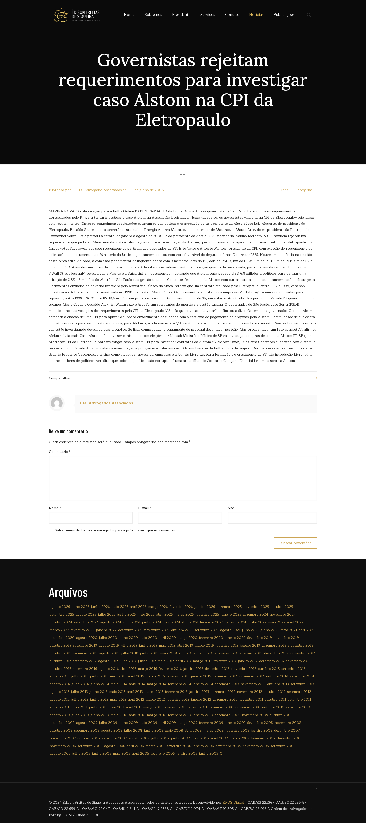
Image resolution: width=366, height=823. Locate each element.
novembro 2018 (301, 645)
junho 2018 (149, 653)
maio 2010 (119, 715)
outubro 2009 (281, 715)
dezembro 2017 (276, 653)
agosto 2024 (110, 622)
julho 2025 (107, 614)
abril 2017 (183, 661)
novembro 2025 (256, 607)
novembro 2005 (256, 746)
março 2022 (59, 630)
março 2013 (153, 692)
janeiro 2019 (250, 645)
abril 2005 (140, 753)
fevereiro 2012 (177, 699)
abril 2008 (193, 730)
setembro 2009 (62, 723)
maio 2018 (168, 653)
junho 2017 (147, 661)
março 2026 (158, 607)
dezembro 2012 (223, 692)
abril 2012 (136, 699)
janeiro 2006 (203, 746)
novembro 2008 (288, 723)
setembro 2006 (90, 746)
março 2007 (240, 738)
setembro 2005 (283, 746)
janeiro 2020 (235, 638)
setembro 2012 (299, 692)
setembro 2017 (85, 661)
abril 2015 (136, 676)
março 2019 (204, 645)
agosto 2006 (114, 746)
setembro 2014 (302, 676)
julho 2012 (79, 699)
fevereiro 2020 (211, 638)
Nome (55, 508)
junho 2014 (99, 684)
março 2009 (187, 723)
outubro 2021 (182, 630)
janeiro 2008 (262, 730)
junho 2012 (99, 699)
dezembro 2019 (259, 638)
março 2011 (152, 707)
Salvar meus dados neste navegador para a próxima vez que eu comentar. (115, 530)
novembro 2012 (249, 692)
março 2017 (202, 661)
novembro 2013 (253, 684)
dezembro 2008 (260, 723)
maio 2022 (276, 622)
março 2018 (206, 653)
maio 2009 (148, 723)
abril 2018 (187, 653)
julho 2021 (250, 630)
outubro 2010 (273, 707)
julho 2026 (80, 607)
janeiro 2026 (204, 607)
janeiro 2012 (201, 699)
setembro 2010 (298, 707)
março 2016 (147, 669)
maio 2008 (174, 730)
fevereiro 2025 (207, 614)
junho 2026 (100, 607)
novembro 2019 (286, 638)
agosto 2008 (111, 730)
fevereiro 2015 (177, 676)
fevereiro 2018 (229, 653)
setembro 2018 (85, 653)
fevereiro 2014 (179, 684)
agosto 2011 (59, 707)
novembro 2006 (63, 746)
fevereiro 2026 (181, 607)
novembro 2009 (255, 715)
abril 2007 (219, 738)
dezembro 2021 (130, 630)
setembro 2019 (85, 645)
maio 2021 (288, 630)
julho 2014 (80, 684)
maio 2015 (118, 676)
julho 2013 (79, 692)
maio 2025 (146, 614)
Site (231, 508)
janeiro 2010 (203, 715)
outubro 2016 (60, 669)
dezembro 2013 (227, 684)
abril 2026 (138, 607)
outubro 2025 (282, 607)
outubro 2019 (60, 645)
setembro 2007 (114, 738)
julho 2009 (108, 723)
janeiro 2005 (186, 753)
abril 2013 (135, 692)
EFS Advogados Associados (99, 190)
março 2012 (155, 699)
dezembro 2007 (287, 730)
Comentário (59, 452)
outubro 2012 (275, 692)
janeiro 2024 (235, 622)
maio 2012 (118, 699)
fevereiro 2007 (263, 738)
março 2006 (155, 746)
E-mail (144, 508)
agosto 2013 (59, 692)
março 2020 (187, 638)
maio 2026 (119, 607)
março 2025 (184, 614)
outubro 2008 (61, 730)
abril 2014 (137, 684)
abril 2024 (190, 622)
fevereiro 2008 (237, 730)
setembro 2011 (299, 699)
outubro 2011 (275, 699)
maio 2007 (200, 738)
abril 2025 (164, 614)
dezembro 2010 (221, 707)
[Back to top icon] (311, 793)
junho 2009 (128, 723)
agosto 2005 (60, 753)
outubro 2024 (61, 622)
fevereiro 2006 (179, 746)
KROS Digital (233, 802)
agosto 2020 (86, 638)
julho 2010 (80, 715)
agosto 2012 (60, 699)
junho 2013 (98, 692)
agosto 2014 (60, 684)
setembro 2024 (86, 622)
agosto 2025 (86, 614)
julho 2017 (128, 661)
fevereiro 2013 (176, 692)
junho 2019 (148, 645)
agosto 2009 (86, 723)
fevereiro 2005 (163, 753)
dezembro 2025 (229, 607)
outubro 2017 (60, 661)
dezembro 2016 (271, 661)
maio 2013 (117, 692)
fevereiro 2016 (170, 669)
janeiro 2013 (199, 692)
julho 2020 (108, 638)
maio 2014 (119, 684)
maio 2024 (171, 622)
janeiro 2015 (201, 676)
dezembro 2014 (225, 676)
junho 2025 (126, 614)
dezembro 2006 (290, 738)
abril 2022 (295, 622)
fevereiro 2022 (82, 630)
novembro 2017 (302, 653)
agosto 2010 (60, 715)
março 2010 (156, 715)
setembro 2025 (62, 614)
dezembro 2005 (228, 746)
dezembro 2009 (227, 715)
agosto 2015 (60, 676)
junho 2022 (257, 622)
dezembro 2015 (217, 669)
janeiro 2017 (248, 661)
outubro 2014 (277, 676)
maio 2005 (121, 753)
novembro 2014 (252, 676)
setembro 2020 (62, 638)
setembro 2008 (87, 730)
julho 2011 (79, 707)
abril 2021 (307, 630)
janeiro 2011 (197, 707)
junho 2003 (208, 753)
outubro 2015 (269, 669)
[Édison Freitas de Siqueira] (77, 15)
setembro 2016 (85, 669)
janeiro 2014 (203, 684)
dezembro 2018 (274, 645)
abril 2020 (167, 638)
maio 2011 (116, 707)
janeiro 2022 (106, 630)
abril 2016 (128, 669)
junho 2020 (128, 638)
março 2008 (213, 730)
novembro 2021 (157, 630)
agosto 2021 (230, 630)
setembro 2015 (293, 669)
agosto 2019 (109, 645)
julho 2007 (160, 738)
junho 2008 (154, 730)
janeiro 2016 (193, 669)
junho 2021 (269, 630)
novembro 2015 (243, 669)
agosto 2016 (109, 669)
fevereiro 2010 (179, 715)
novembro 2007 (63, 738)
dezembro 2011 (225, 699)
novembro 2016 (298, 661)
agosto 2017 (108, 661)
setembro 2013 (302, 684)
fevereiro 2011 (174, 707)
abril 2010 (137, 715)
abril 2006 (135, 746)
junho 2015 (99, 676)
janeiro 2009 (235, 723)
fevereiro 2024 (212, 622)
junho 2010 (99, 715)
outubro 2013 (278, 684)
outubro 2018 (61, 653)
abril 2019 (185, 645)
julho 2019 (128, 645)
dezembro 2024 (255, 614)
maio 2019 (167, 645)
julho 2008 (133, 730)
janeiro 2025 (231, 614)
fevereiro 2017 (224, 661)
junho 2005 (101, 753)
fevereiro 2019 (227, 645)
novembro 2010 (248, 707)
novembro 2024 (283, 614)
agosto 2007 (139, 738)
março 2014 (156, 684)
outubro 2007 (88, 738)
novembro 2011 (250, 699)
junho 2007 (180, 738)
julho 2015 (79, 676)
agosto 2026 (60, 607)
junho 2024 (151, 622)
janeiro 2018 (252, 653)
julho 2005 (81, 753)
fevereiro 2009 (211, 723)
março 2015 (155, 676)
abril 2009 (167, 723)
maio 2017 (166, 661)
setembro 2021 (206, 630)
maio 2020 (148, 638)
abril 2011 (134, 707)
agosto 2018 (109, 653)
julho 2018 (129, 653)
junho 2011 (98, 707)
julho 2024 (131, 622)
